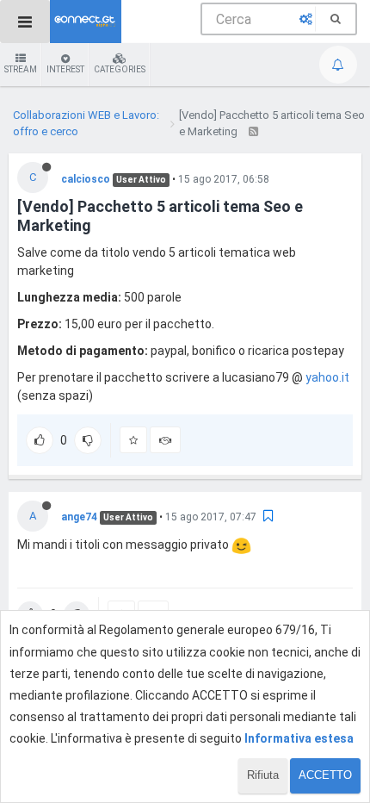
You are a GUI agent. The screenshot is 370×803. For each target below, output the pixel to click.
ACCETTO (325, 775)
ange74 (79, 517)
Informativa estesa (299, 738)
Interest (65, 69)
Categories (119, 69)
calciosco (85, 179)
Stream (20, 69)
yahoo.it (327, 377)
